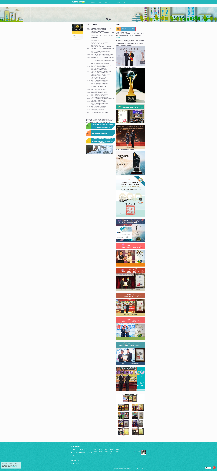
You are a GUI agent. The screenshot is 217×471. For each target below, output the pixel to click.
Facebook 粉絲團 (136, 453)
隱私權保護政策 (14, 466)
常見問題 (130, 2)
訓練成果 (111, 2)
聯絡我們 (106, 453)
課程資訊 (105, 2)
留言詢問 (106, 455)
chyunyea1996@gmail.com (81, 449)
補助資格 (111, 451)
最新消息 (99, 2)
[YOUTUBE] (138, 468)
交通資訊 (74, 37)
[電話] (135, 468)
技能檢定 (118, 2)
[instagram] (145, 468)
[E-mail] (140, 468)
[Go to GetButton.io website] (214, 469)
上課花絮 (111, 455)
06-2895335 (77, 446)
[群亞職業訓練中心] (78, 2)
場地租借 (74, 35)
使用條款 (117, 449)
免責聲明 (117, 451)
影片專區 (136, 2)
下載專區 (124, 2)
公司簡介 (74, 32)
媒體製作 (106, 451)
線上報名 (111, 453)
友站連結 (111, 449)
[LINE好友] (142, 468)
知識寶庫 (100, 451)
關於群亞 (93, 2)
